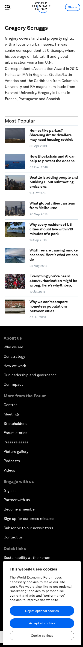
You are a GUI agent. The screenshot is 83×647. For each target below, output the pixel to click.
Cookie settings (42, 635)
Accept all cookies (42, 623)
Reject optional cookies (42, 611)
